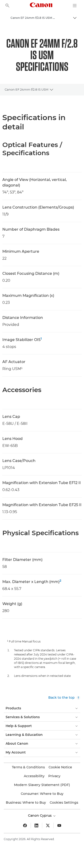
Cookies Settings (64, 802)
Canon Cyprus (40, 815)
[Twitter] (48, 825)
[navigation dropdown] (74, 5)
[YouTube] (59, 825)
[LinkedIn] (36, 825)
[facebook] (25, 825)
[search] (7, 5)
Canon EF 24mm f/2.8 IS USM (26, 89)
